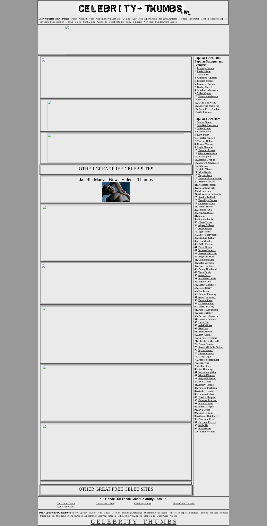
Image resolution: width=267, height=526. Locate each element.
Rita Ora (203, 328)
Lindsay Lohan (205, 68)
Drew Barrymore (208, 234)
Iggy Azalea (204, 231)
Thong (69, 21)
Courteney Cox (206, 203)
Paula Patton (205, 344)
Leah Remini (205, 412)
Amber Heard (205, 390)
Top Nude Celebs (66, 503)
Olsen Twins (205, 222)
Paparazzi (194, 18)
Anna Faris (204, 275)
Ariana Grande (206, 159)
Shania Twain (205, 219)
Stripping (45, 21)
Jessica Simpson (207, 397)
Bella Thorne (205, 244)
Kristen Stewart (207, 250)
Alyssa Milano (206, 225)
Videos (173, 21)
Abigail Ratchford (208, 415)
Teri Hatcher (205, 312)
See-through (57, 21)
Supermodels (150, 18)
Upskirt (83, 18)
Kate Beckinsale (207, 278)
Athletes (172, 18)
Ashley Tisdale (206, 384)
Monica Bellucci (207, 284)
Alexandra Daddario (209, 194)
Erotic (78, 21)
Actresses (137, 18)
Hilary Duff (204, 281)
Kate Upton (204, 156)
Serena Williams (207, 253)
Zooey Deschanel (207, 269)
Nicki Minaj (204, 169)
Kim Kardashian (207, 153)
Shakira (202, 215)
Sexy (128, 21)
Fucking (126, 18)
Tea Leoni (204, 290)
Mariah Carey (206, 306)
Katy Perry (203, 134)
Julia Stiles (204, 365)
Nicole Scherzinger (208, 359)
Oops (99, 18)
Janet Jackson (206, 265)
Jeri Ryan (203, 362)
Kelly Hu (203, 425)
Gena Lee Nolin (207, 102)
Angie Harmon (205, 147)
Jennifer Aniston (206, 137)
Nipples (183, 18)
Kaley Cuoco (204, 131)
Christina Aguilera (207, 77)
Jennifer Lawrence (207, 125)
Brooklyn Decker (207, 200)
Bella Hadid (205, 331)
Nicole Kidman (206, 375)
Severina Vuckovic (208, 105)
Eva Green (204, 409)
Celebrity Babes (142, 503)
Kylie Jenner (205, 350)
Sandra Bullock (207, 197)
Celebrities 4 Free (105, 503)
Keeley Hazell (204, 87)
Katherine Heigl (207, 184)
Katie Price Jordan (209, 108)
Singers (163, 18)
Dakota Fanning (207, 294)
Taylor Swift (205, 175)
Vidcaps (213, 18)
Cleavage (102, 21)
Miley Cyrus (204, 93)
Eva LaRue (204, 381)
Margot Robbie (205, 140)
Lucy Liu (203, 322)
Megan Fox (204, 190)
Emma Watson (205, 144)
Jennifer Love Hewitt (210, 178)
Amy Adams (204, 334)
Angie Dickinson (207, 378)
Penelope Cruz (206, 419)
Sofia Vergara (206, 262)
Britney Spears (205, 80)
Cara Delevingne (207, 337)
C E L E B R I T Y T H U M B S (134, 521)
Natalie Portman (207, 387)
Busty (106, 18)
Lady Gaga (204, 356)
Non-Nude (149, 21)
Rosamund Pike (207, 187)
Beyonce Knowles (208, 315)
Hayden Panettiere (208, 319)
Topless (224, 18)
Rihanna (203, 99)
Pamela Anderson (208, 96)
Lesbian (115, 18)
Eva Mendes (205, 240)
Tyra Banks (204, 272)
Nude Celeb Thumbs (184, 503)
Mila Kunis (204, 172)
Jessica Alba (204, 74)
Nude (91, 18)
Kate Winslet (205, 403)
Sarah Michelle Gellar (210, 347)
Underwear (162, 21)
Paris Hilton (204, 71)
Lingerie (137, 21)
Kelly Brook (205, 228)
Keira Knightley (207, 372)
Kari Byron (204, 428)
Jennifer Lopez (206, 150)
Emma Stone (205, 300)
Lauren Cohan (206, 394)
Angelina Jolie (206, 256)
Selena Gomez (205, 122)
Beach (112, 21)
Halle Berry (205, 287)
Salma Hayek (205, 206)
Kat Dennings (205, 369)
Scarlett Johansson (207, 90)
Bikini (120, 21)
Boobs (204, 18)
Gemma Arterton (207, 400)
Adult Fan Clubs (65, 506)
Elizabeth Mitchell (208, 340)
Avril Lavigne (206, 406)
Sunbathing (89, 21)
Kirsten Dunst (205, 212)
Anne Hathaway (207, 297)
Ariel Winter (205, 325)
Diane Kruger (206, 353)
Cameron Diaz (206, 259)
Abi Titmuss (204, 112)
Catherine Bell (206, 303)
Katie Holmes (207, 431)
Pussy (74, 18)
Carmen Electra (206, 83)
